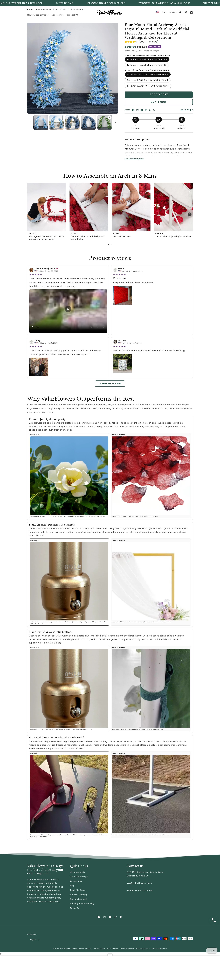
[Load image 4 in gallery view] (88, 122)
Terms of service (127, 948)
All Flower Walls (77, 872)
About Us (74, 908)
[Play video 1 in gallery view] (104, 122)
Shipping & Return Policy (82, 903)
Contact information (159, 948)
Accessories (76, 881)
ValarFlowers (65, 948)
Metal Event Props (79, 876)
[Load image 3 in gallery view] (72, 122)
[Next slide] (189, 214)
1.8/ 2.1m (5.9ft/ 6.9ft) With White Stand (147, 80)
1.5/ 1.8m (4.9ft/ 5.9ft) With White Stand (147, 74)
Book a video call (78, 899)
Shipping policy (142, 948)
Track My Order (77, 890)
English (33, 939)
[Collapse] (110, 954)
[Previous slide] (30, 214)
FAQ (72, 885)
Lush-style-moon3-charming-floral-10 (146, 65)
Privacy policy (112, 948)
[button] (180, 12)
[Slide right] (115, 122)
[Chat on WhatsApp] (213, 920)
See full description (134, 158)
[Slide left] (30, 122)
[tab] (109, 245)
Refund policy (99, 948)
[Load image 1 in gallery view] (40, 122)
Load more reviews (110, 383)
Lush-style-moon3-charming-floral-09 (147, 59)
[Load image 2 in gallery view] (56, 122)
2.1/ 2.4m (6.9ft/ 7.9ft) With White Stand (148, 86)
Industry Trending (78, 894)
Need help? (187, 110)
